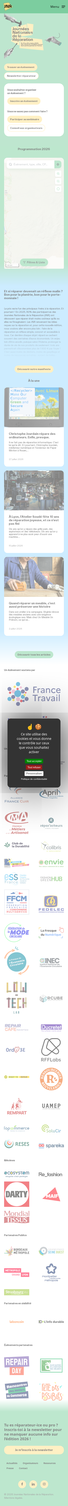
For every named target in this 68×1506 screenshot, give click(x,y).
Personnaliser (34, 773)
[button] (57, 6)
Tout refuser (34, 767)
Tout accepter (34, 761)
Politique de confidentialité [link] (34, 779)
